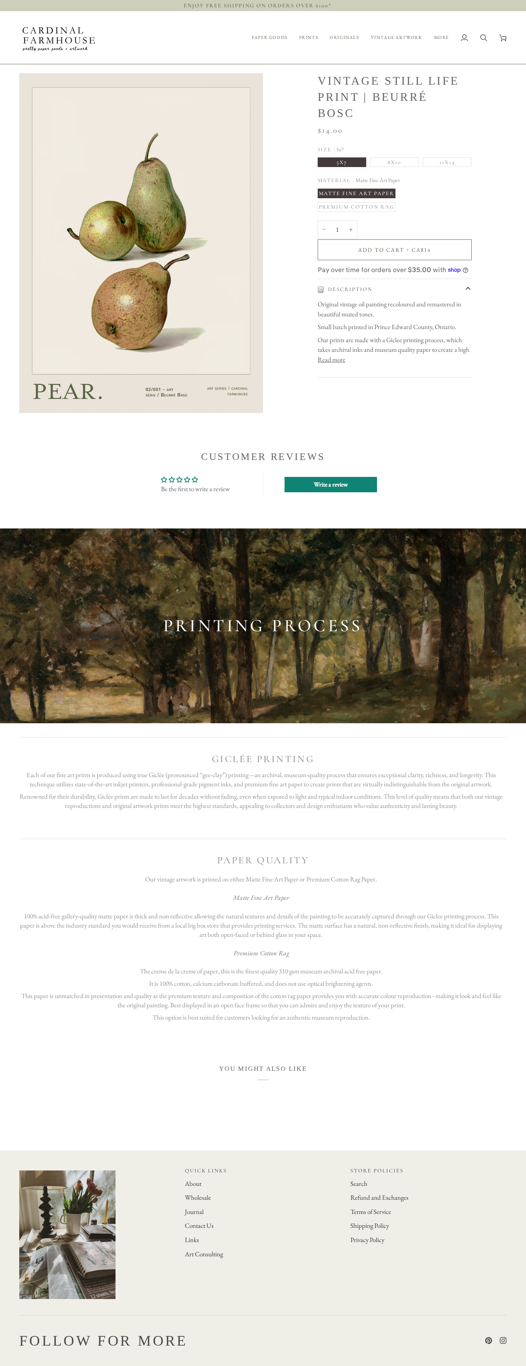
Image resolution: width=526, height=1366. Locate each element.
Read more (331, 359)
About (193, 1183)
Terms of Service (370, 1211)
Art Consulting (204, 1254)
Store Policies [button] (377, 1170)
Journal (194, 1211)
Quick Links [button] (206, 1170)
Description (350, 289)
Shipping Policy (369, 1225)
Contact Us (199, 1225)
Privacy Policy (367, 1240)
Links (192, 1240)
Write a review (331, 484)
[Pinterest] (488, 1340)
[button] (269, 37)
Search (358, 1183)
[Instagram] (503, 1340)
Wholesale (198, 1197)
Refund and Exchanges (379, 1197)
